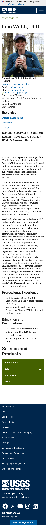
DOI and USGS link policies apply (17, 433)
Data (6, 369)
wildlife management (12, 118)
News (7, 381)
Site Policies (7, 417)
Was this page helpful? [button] (23, 522)
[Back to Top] (37, 516)
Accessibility (8, 407)
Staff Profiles (10, 18)
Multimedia (10, 375)
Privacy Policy (8, 422)
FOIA (4, 412)
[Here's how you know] (23, 3)
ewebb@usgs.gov (17, 87)
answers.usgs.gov (10, 517)
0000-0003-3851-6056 (16, 92)
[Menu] (41, 10)
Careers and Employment (13, 453)
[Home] (9, 12)
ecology (5, 127)
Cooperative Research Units (15, 84)
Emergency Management (13, 464)
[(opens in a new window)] (5, 506)
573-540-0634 (16, 90)
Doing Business (9, 458)
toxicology (7, 122)
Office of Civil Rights (11, 469)
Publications (11, 362)
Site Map (6, 427)
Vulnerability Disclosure (13, 448)
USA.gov (6, 443)
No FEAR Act (8, 438)
